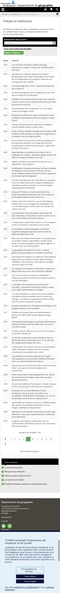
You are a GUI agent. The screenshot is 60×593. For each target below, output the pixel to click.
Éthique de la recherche (15, 471)
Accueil (5, 14)
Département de (35, 5)
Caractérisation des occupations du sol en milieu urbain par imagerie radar (32, 109)
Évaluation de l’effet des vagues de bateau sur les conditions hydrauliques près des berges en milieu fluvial (33, 118)
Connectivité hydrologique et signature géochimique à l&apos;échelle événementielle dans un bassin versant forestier (34, 324)
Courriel (4, 521)
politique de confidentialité (26, 587)
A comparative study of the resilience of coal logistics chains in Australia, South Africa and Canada (34, 223)
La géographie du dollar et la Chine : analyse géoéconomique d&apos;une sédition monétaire (32, 251)
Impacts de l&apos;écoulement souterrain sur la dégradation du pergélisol (32, 162)
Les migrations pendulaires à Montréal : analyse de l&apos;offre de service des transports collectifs (33, 269)
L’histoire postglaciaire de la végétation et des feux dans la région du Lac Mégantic (33, 93)
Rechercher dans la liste (15, 39)
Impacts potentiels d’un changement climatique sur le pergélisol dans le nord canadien (34, 307)
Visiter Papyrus (12, 52)
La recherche (15, 14)
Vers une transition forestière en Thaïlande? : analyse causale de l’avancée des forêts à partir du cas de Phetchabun (33, 278)
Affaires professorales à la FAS (18, 475)
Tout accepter (30, 581)
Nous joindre (6, 517)
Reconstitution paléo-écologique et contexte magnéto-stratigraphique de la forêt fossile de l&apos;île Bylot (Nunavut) (31, 231)
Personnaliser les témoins (31, 570)
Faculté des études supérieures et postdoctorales (26, 484)
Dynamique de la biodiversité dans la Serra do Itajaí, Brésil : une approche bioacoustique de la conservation (34, 368)
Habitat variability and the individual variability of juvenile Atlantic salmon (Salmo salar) (32, 125)
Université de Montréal (8, 3)
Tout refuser (30, 576)
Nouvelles (5, 529)
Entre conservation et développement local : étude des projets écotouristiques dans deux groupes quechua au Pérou (33, 377)
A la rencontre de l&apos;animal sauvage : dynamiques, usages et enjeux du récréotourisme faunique (33, 67)
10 (52, 439)
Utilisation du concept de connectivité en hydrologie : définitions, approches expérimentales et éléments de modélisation (34, 414)
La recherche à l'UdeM (14, 480)
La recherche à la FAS (14, 467)
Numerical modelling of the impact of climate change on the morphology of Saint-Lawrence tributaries (34, 385)
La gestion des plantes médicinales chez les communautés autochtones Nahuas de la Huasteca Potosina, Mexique (33, 423)
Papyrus (22, 31)
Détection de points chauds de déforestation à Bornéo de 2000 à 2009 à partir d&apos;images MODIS (31, 315)
